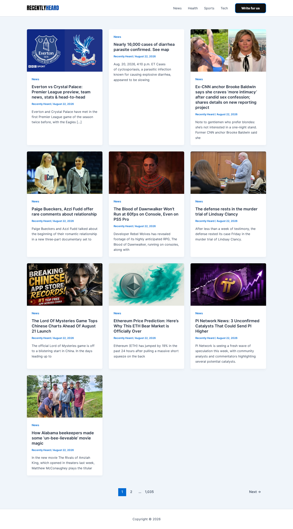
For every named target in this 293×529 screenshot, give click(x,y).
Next (255, 492)
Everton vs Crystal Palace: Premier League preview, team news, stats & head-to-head (61, 92)
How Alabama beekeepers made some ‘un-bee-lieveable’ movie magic (63, 438)
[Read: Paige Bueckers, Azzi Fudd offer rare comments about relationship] (64, 172)
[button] (250, 8)
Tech (224, 8)
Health (193, 8)
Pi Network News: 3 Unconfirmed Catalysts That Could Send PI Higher (227, 326)
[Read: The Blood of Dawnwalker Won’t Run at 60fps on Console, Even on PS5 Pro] (146, 172)
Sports (209, 8)
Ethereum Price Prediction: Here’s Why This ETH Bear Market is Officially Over (146, 326)
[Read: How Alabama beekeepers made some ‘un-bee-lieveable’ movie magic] (64, 396)
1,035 (149, 492)
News (177, 8)
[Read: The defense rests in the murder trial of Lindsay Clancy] (228, 172)
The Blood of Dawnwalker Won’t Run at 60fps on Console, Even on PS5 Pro (146, 214)
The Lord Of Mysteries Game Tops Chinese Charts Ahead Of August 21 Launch (64, 326)
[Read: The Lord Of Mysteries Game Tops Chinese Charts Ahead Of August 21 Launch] (64, 284)
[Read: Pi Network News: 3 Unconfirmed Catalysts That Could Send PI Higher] (228, 284)
